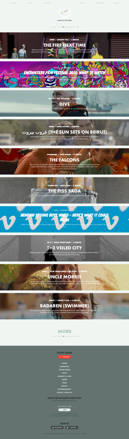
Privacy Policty (70, 433)
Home (64, 363)
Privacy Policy (59, 416)
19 (61, 27)
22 (67, 27)
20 (63, 27)
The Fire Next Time (64, 45)
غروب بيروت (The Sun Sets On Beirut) (64, 132)
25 (74, 27)
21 (65, 27)
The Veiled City (64, 248)
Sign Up (68, 392)
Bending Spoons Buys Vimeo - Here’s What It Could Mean (64, 217)
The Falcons (64, 160)
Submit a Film (64, 376)
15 (53, 27)
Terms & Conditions (80, 433)
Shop (64, 373)
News (64, 379)
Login (60, 392)
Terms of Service (70, 416)
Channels (64, 366)
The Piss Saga (64, 191)
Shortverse (64, 370)
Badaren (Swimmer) (64, 306)
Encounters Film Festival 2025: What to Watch (64, 72)
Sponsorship (64, 389)
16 (55, 27)
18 (59, 27)
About (64, 386)
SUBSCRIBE (65, 357)
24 (72, 27)
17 (57, 27)
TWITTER (73, 427)
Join (64, 410)
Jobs (64, 383)
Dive (64, 104)
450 (78, 27)
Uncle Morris (65, 277)
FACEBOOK (58, 427)
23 (69, 27)
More (64, 331)
